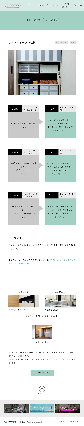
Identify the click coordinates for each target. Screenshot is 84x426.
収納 (72, 42)
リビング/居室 (61, 42)
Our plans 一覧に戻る (42, 373)
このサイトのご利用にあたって (68, 421)
